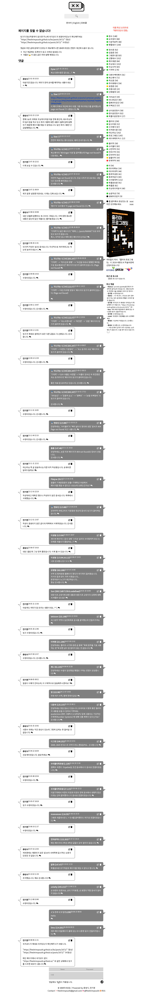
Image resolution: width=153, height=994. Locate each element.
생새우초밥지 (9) (115, 196)
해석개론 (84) (114, 61)
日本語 (84, 22)
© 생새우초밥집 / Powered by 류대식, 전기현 (76, 987)
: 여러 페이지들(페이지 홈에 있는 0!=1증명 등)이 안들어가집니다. (120, 310)
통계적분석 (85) (115, 176)
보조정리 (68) (114, 39)
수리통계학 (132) (115, 179)
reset (131, 201)
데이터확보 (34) (115, 168)
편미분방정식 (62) (115, 113)
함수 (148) (112, 36)
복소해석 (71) (114, 77)
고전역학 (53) (114, 149)
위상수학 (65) (114, 66)
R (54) (111, 165)
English (76, 22)
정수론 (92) (113, 49)
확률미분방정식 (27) (116, 116)
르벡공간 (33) (114, 105)
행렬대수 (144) (114, 44)
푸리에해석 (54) (115, 83)
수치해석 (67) (114, 126)
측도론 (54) (113, 80)
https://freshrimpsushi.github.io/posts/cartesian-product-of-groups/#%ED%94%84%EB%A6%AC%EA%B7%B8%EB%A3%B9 (76, 100)
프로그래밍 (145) (115, 135)
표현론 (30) (113, 86)
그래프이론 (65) (115, 55)
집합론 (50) (113, 52)
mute (131, 204)
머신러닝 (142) (114, 132)
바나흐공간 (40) (115, 99)
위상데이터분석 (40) (116, 188)
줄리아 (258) (113, 121)
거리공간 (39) (114, 96)
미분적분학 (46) (115, 41)
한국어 (69, 22)
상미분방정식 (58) (115, 110)
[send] (102, 982)
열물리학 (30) (114, 157)
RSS (103, 990)
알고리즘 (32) (114, 124)
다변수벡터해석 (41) (116, 74)
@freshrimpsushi (91, 990)
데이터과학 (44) (115, 171)
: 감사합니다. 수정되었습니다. (119, 325)
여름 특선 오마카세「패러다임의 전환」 (120, 29)
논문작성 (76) (114, 193)
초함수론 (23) (114, 89)
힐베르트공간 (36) (115, 102)
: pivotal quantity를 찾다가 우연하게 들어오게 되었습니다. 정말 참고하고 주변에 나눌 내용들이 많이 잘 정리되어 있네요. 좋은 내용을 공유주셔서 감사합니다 (120, 291)
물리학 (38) (113, 143)
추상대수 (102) (114, 64)
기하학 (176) (113, 69)
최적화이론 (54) (115, 129)
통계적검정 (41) (115, 174)
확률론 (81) (113, 185)
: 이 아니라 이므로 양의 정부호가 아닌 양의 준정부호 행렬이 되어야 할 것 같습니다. (120, 298)
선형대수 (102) (114, 58)
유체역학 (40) (114, 160)
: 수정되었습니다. (115, 293)
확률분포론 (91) (115, 182)
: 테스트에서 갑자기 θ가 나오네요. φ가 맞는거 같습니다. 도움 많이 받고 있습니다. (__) (121, 329)
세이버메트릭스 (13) (116, 138)
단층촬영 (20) (114, 91)
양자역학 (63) (114, 154)
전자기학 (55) (114, 151)
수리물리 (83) (114, 146)
